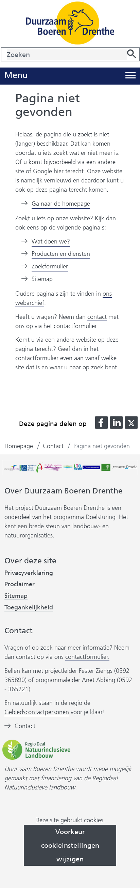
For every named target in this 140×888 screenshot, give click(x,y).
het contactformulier (70, 326)
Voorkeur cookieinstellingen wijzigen (70, 845)
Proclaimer (19, 584)
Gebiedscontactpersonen (36, 712)
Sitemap (42, 279)
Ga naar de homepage (61, 203)
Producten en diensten (61, 253)
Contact (25, 726)
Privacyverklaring (28, 573)
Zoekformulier (50, 266)
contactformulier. (87, 657)
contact (97, 317)
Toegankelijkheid (28, 607)
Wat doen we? (51, 241)
